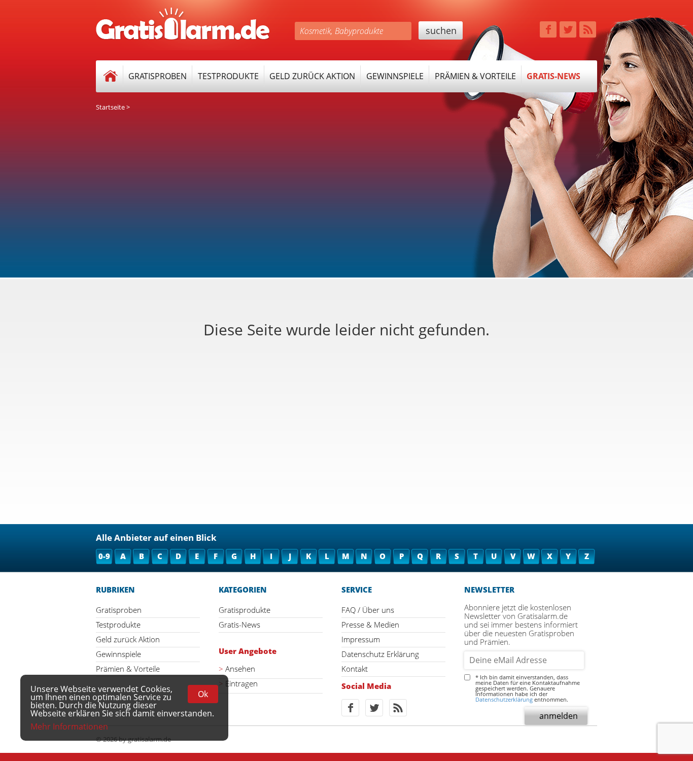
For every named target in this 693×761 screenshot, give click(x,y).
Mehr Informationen (69, 726)
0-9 (104, 556)
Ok (203, 694)
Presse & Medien (370, 624)
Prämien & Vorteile (475, 76)
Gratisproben (157, 76)
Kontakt (354, 669)
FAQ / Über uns (367, 610)
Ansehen (240, 669)
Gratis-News (553, 76)
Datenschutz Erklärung (380, 654)
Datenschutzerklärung (504, 699)
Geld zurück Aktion (312, 76)
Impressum (360, 639)
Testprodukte (228, 76)
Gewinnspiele (395, 76)
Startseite (110, 107)
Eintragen (241, 683)
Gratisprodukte (244, 610)
